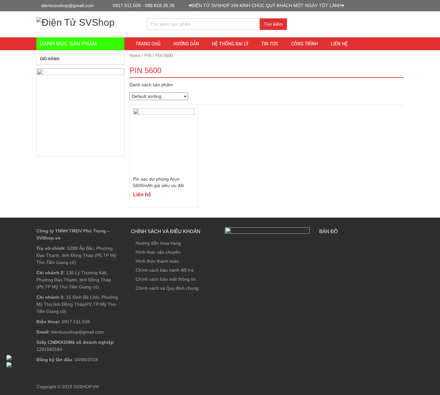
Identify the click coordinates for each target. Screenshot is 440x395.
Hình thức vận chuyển (158, 252)
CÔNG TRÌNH (304, 44)
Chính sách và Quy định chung (167, 288)
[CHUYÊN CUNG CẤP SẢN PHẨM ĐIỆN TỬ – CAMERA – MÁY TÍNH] (75, 21)
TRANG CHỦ (148, 44)
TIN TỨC (269, 44)
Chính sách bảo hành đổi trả (165, 270)
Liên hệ (339, 44)
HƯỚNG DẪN (186, 44)
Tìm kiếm (273, 24)
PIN (147, 55)
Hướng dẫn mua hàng (158, 243)
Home (134, 55)
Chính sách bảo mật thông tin (166, 279)
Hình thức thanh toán (157, 261)
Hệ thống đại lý (230, 44)
